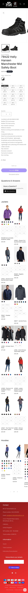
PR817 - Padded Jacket (5, 316)
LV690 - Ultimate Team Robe (7, 347)
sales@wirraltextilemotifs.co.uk (15, 515)
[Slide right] (17, 491)
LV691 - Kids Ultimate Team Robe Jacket (20, 350)
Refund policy (13, 587)
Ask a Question (10, 191)
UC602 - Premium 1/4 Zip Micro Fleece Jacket (7, 390)
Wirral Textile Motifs (13, 585)
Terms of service (9, 589)
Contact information (19, 589)
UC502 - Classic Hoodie (5, 475)
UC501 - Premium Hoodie (17, 478)
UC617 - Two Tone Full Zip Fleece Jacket (7, 428)
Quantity (3, 111)
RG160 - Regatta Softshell (18, 274)
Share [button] (4, 160)
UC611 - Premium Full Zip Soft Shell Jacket (7, 279)
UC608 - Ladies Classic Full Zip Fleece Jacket (18, 390)
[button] (3, 4)
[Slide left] (10, 491)
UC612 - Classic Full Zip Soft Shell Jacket (20, 241)
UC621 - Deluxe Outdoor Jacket (18, 428)
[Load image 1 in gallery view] (5, 48)
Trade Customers (7, 547)
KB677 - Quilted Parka (20, 321)
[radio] (3, 79)
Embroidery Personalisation (10, 551)
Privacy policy (20, 587)
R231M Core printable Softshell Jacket (7, 238)
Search (4, 544)
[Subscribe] (22, 562)
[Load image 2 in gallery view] (14, 48)
